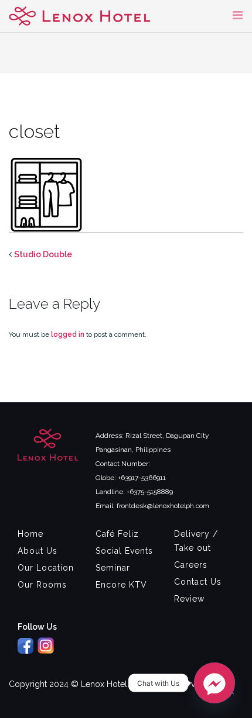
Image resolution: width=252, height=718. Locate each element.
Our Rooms (42, 584)
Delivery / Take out (196, 541)
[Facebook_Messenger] (214, 682)
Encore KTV (121, 584)
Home (30, 533)
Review (189, 598)
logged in (67, 334)
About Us (37, 550)
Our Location (46, 567)
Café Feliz (117, 533)
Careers (190, 564)
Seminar (113, 567)
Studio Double (43, 254)
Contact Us (198, 581)
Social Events (124, 550)
